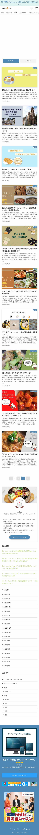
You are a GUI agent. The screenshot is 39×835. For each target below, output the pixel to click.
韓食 (5, 688)
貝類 (6, 707)
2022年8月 (7, 641)
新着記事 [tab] (11, 61)
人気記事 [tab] (28, 61)
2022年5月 (7, 653)
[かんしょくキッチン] (7, 8)
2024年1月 (7, 598)
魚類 (6, 715)
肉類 (6, 703)
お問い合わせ (26, 829)
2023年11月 (7, 603)
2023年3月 (7, 615)
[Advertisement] (19, 35)
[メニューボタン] (36, 8)
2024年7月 (7, 594)
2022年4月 (7, 657)
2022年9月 (7, 636)
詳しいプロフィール (19, 537)
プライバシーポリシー (15, 829)
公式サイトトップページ (19, 775)
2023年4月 (7, 611)
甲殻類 (7, 700)
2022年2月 (7, 666)
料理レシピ (8, 692)
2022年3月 (7, 662)
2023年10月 (7, 607)
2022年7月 (7, 645)
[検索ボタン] (31, 8)
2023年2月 (7, 619)
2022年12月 (7, 628)
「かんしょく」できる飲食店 (13, 679)
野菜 (6, 711)
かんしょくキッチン (10, 683)
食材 (5, 696)
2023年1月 (7, 624)
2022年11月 (7, 632)
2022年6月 (7, 649)
